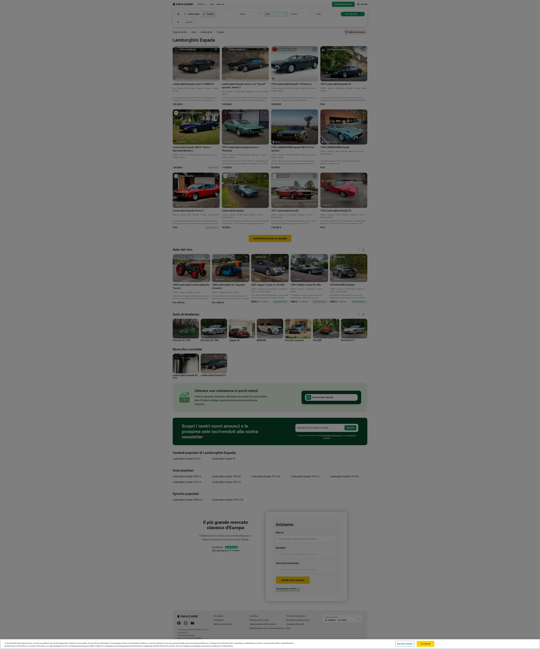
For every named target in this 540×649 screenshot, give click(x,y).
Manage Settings (405, 644)
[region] (270, 644)
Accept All (425, 644)
